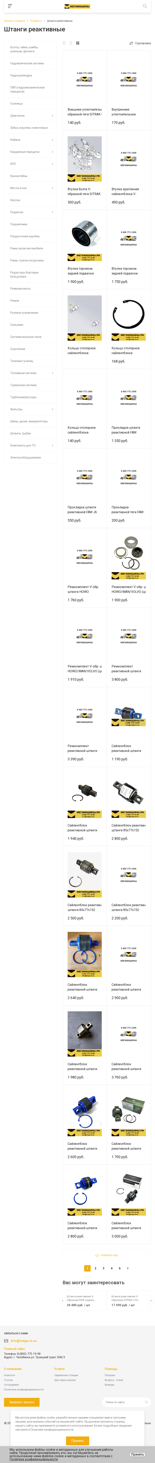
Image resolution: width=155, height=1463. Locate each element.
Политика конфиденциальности (24, 1389)
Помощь (111, 1369)
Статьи (8, 1380)
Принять (137, 1454)
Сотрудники (11, 1384)
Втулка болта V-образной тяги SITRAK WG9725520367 (84, 194)
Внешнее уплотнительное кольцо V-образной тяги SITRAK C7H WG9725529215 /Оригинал (95, 114)
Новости (9, 1375)
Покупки (110, 1375)
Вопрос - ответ (114, 1380)
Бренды (109, 1384)
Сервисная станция (66, 1375)
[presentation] (62, 1300)
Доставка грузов (65, 1380)
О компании (13, 1369)
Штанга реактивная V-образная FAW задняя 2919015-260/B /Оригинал (82, 1300)
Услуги (59, 1369)
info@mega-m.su (24, 1341)
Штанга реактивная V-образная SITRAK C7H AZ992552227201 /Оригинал (128, 1300)
